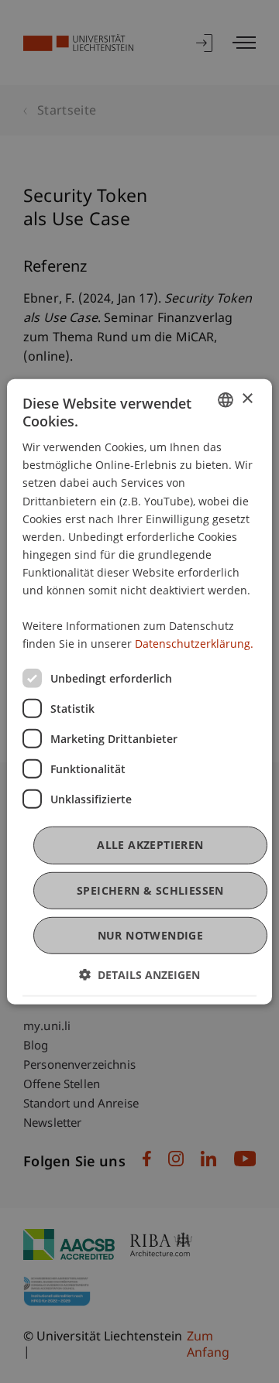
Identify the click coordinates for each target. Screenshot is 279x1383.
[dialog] (139, 691)
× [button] (247, 399)
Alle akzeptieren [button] (150, 844)
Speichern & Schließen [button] (150, 889)
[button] (139, 975)
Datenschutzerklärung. (194, 643)
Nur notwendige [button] (151, 935)
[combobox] (225, 399)
